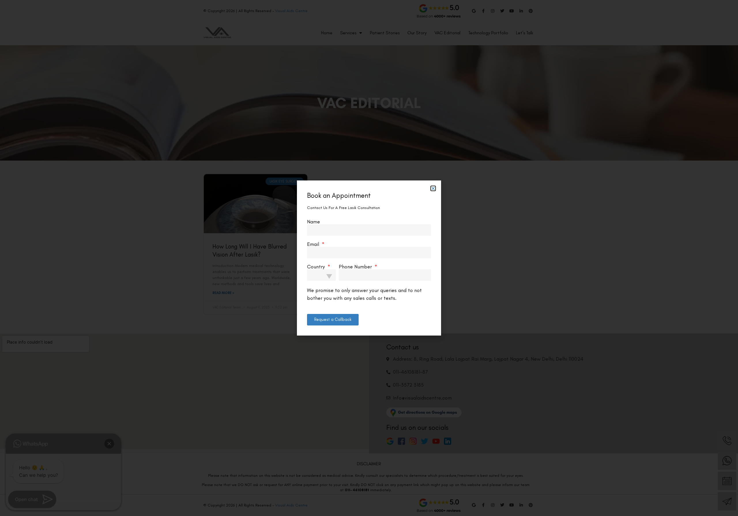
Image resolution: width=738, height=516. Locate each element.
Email (314, 233)
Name (313, 210)
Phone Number (356, 255)
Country (316, 255)
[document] (369, 258)
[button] (433, 177)
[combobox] (321, 264)
